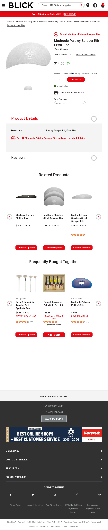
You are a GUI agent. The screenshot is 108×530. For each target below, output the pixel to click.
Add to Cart (54, 335)
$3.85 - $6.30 (22, 312)
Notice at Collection (35, 505)
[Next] (98, 217)
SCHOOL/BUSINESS (16, 477)
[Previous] (9, 217)
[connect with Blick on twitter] (33, 496)
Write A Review (61, 49)
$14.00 (59, 63)
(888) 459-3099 (55, 412)
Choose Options (26, 247)
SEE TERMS (70, 14)
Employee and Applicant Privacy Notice (93, 508)
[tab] (54, 118)
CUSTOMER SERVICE (17, 459)
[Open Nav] (3, 5)
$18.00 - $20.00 (79, 225)
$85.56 (46, 312)
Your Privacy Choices (54, 505)
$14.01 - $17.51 (24, 225)
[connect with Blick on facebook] (11, 496)
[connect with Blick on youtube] (99, 496)
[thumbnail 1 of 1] (28, 88)
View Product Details (85, 54)
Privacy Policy (15, 505)
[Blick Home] (21, 5)
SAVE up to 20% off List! (54, 317)
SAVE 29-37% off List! (26, 316)
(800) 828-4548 (55, 406)
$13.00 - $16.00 (51, 225)
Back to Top (53, 418)
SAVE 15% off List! (79, 316)
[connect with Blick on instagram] (55, 496)
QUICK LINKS (12, 451)
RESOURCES (12, 468)
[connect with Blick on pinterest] (77, 496)
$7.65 (74, 312)
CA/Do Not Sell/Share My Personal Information (73, 508)
